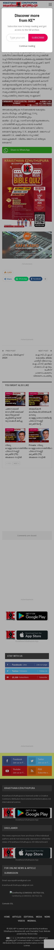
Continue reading (27, 46)
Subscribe (38, 37)
